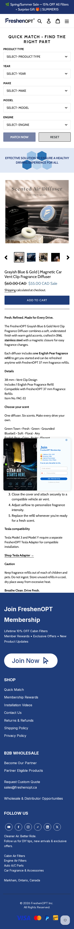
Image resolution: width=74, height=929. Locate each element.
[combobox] (43, 473)
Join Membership (54, 479)
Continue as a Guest (53, 482)
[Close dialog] (66, 440)
